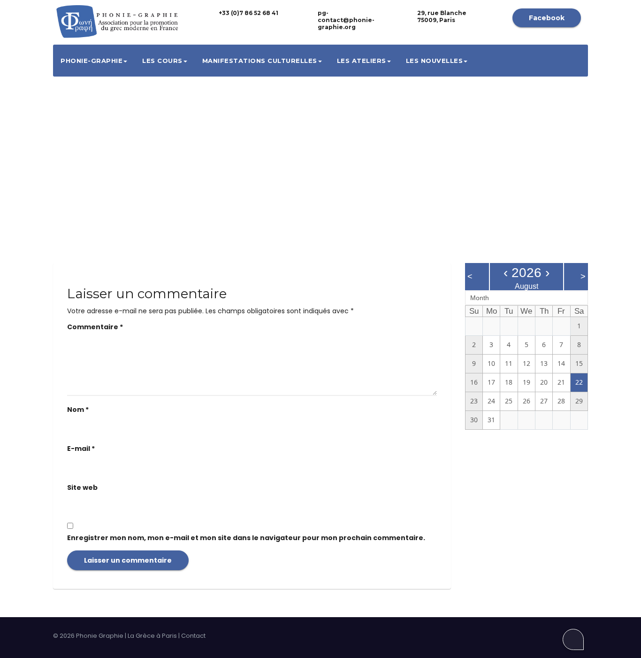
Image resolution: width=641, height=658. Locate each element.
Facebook (547, 18)
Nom (78, 409)
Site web (82, 487)
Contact (193, 635)
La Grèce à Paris (152, 635)
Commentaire (95, 327)
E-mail (81, 448)
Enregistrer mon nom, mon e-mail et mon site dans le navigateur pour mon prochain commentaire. (246, 537)
